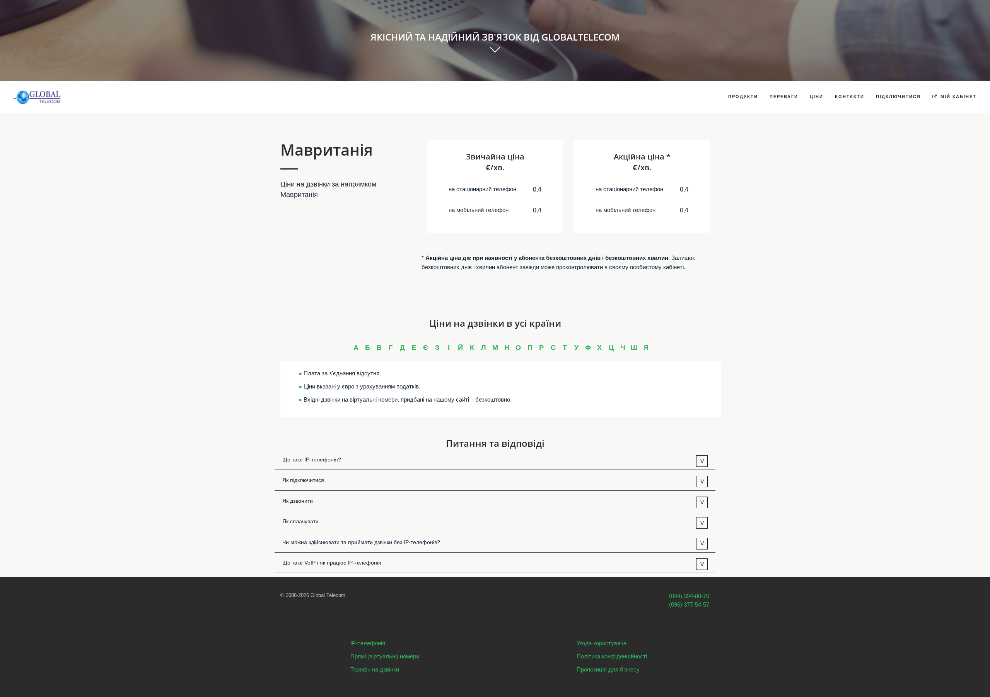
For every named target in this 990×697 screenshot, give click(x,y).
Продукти (743, 96)
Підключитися (898, 96)
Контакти (849, 96)
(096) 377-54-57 (689, 604)
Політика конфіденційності (612, 656)
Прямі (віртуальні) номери (384, 656)
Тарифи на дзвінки (374, 669)
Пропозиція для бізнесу (608, 669)
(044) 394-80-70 (689, 596)
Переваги (784, 96)
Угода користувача (601, 643)
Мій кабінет (957, 96)
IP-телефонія (367, 643)
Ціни (816, 96)
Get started (495, 58)
